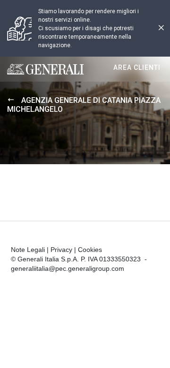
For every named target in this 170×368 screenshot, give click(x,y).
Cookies (90, 249)
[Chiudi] (161, 28)
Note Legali (28, 249)
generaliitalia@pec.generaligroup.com (67, 268)
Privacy (61, 249)
